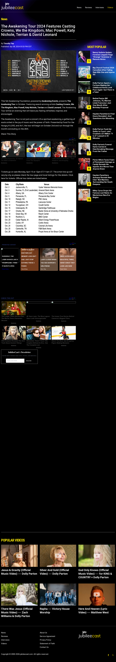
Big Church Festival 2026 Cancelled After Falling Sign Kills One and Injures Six (104, 71)
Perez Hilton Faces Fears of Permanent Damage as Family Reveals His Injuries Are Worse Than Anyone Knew (104, 164)
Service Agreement (47, 636)
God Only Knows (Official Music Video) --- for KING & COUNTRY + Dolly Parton (95, 573)
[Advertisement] (96, 34)
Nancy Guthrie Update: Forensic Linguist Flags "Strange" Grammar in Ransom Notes (103, 55)
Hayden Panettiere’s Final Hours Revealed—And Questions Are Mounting (104, 116)
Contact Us (44, 647)
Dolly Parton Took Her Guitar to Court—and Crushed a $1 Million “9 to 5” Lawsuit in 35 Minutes (103, 133)
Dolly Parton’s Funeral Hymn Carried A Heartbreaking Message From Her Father (103, 147)
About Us (43, 633)
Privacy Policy (45, 640)
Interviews (100, 7)
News (79, 7)
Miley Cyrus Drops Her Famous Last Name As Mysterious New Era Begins (102, 194)
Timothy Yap (9, 43)
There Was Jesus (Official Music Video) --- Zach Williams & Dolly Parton (17, 612)
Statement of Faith (47, 643)
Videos (110, 7)
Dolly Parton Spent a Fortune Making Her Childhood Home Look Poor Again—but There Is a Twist (103, 87)
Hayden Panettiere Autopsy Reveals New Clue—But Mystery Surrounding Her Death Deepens (103, 179)
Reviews (88, 7)
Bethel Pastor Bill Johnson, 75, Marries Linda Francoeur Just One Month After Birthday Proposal (102, 103)
